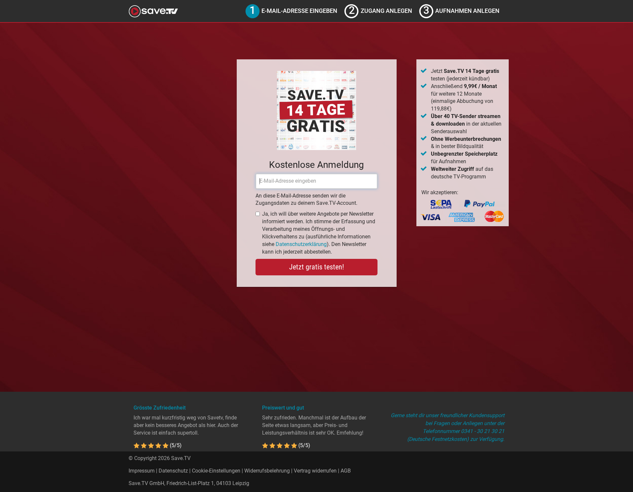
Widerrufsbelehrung (267, 471)
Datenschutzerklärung (301, 244)
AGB (346, 471)
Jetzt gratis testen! (316, 267)
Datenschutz (173, 471)
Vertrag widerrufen (315, 471)
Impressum (142, 471)
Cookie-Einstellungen (216, 471)
